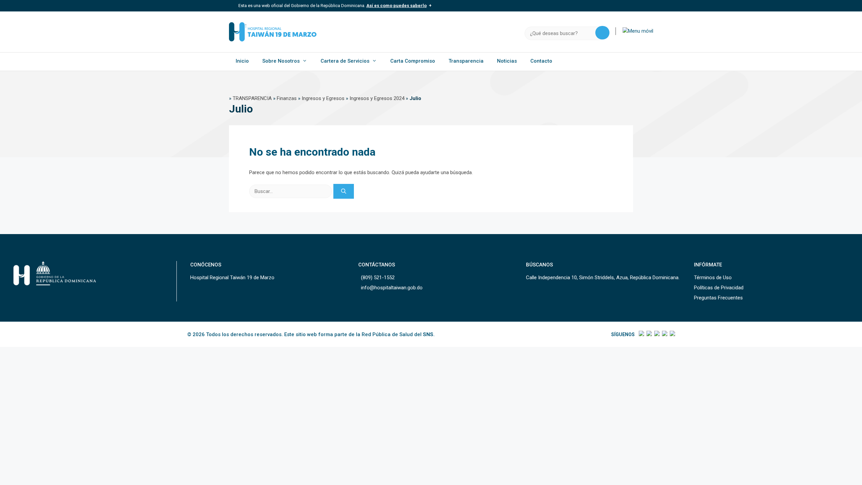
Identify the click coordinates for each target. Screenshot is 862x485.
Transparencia (466, 61)
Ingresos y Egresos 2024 (377, 98)
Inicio (242, 61)
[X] (648, 334)
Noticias (507, 61)
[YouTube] (672, 334)
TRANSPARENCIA (252, 98)
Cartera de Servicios (345, 61)
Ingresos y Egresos (323, 98)
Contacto (541, 61)
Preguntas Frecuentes (718, 298)
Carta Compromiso (412, 61)
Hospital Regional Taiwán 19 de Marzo (232, 277)
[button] (638, 31)
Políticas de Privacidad (718, 288)
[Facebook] (641, 334)
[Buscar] (343, 191)
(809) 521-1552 (378, 277)
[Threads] (664, 334)
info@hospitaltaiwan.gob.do (392, 288)
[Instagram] (656, 334)
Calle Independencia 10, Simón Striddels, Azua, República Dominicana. (602, 277)
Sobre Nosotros (281, 61)
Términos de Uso (713, 277)
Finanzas (287, 98)
